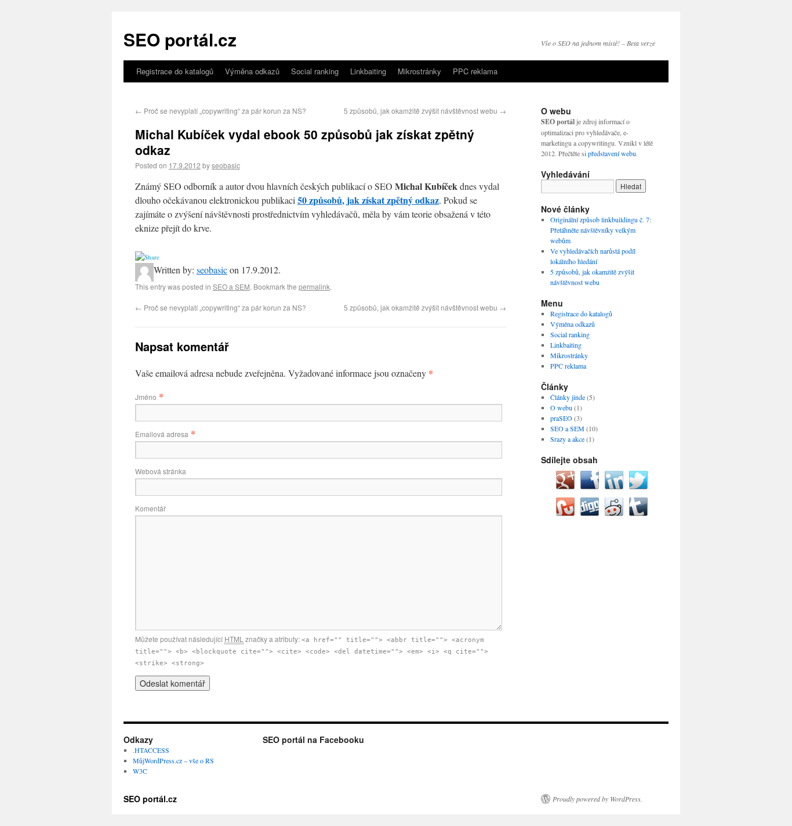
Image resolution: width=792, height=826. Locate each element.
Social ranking (315, 71)
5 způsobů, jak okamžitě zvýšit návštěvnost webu (425, 111)
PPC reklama (475, 71)
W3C (140, 770)
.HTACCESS (151, 750)
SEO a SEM (231, 286)
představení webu (612, 153)
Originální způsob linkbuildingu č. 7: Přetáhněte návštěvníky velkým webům (600, 230)
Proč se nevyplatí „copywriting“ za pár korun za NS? (220, 111)
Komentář (150, 508)
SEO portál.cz (180, 39)
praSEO (561, 418)
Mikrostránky (419, 71)
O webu (561, 407)
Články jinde (567, 397)
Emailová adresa (161, 434)
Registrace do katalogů (174, 71)
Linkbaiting (368, 71)
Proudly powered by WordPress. (597, 798)
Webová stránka (160, 471)
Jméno (146, 397)
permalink (314, 286)
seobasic (226, 165)
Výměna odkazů (252, 71)
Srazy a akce (567, 438)
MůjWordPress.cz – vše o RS (173, 760)
